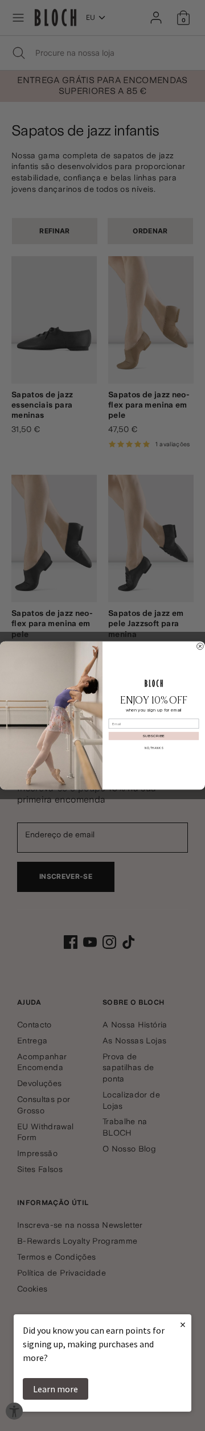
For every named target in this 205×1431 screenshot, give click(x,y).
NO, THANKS (154, 748)
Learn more (55, 1389)
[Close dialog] (200, 646)
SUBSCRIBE (153, 736)
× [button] (183, 1324)
